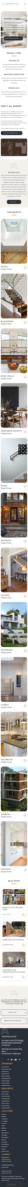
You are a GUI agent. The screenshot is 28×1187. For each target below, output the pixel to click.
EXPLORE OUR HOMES (12, 38)
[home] (10, 4)
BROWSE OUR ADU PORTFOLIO (12, 1020)
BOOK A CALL (13, 201)
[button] (25, 4)
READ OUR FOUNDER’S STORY (11, 133)
